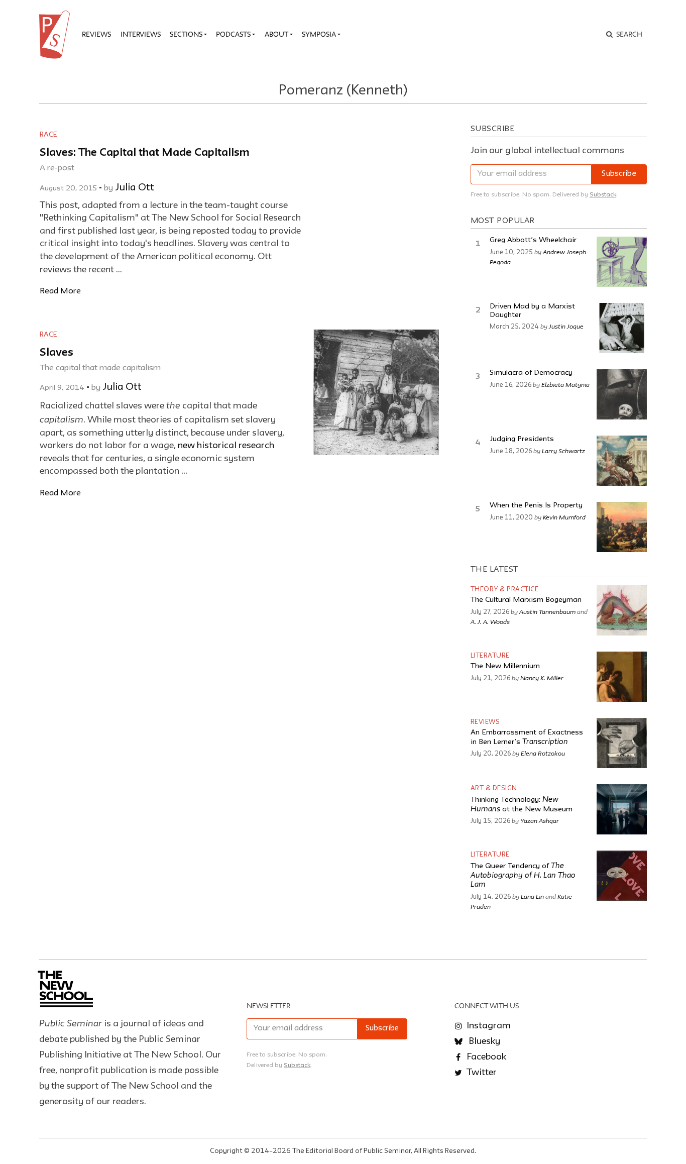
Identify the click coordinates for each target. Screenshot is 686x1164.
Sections (186, 34)
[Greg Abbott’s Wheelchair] (622, 262)
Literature (490, 656)
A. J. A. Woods (490, 621)
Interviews (141, 34)
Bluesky (483, 1041)
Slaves (56, 353)
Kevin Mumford (564, 516)
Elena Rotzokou (543, 753)
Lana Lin (532, 896)
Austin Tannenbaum (547, 611)
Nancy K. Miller (541, 677)
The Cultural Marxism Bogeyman (526, 600)
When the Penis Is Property (536, 505)
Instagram (488, 1026)
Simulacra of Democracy (531, 373)
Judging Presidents (522, 439)
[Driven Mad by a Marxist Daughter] (622, 328)
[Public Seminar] (56, 35)
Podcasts (233, 34)
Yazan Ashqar (539, 820)
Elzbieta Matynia (565, 384)
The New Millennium (505, 666)
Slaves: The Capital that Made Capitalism (145, 153)
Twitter (481, 1073)
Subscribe (619, 174)
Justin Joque (566, 326)
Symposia (319, 34)
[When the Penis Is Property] (622, 527)
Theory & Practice (505, 589)
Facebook (485, 1057)
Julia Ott (134, 187)
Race (48, 135)
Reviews (96, 34)
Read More (60, 291)
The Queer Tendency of (523, 875)
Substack (603, 194)
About (276, 34)
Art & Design (494, 788)
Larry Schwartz (563, 450)
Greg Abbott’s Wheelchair (533, 240)
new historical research (226, 446)
